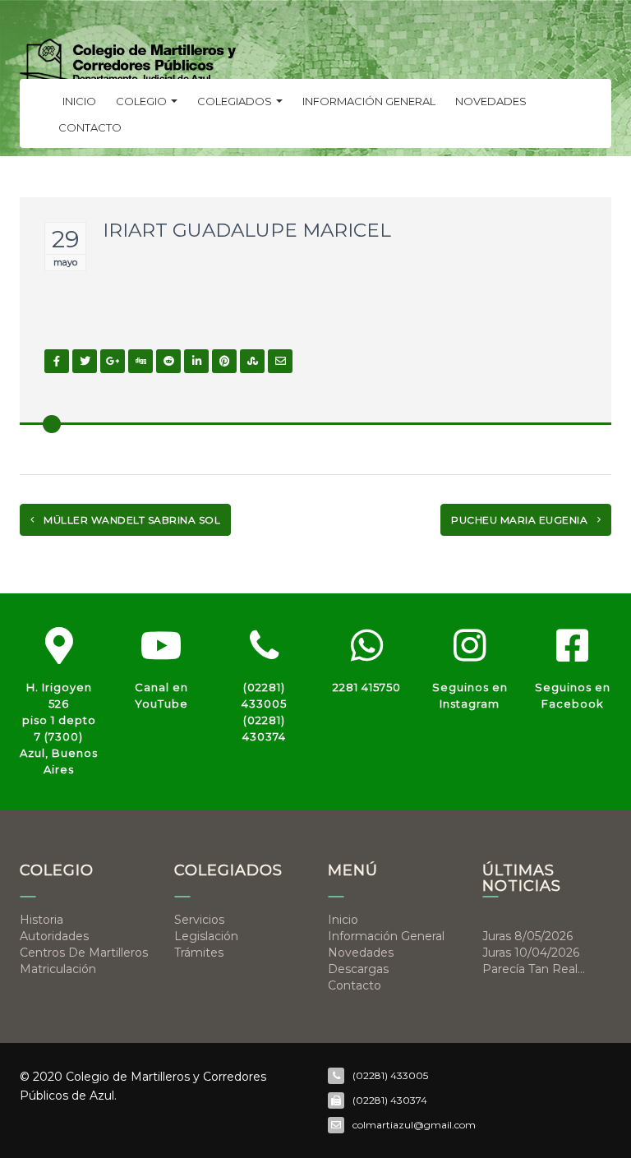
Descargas (358, 969)
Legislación (206, 936)
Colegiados (235, 101)
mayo (65, 262)
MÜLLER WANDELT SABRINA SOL (131, 520)
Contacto (90, 127)
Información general (368, 101)
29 (65, 239)
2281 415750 (367, 687)
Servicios (199, 919)
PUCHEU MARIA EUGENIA (521, 520)
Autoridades (54, 936)
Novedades (491, 101)
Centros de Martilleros (84, 952)
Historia (41, 919)
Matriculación (58, 969)
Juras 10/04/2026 (530, 952)
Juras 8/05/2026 (527, 936)
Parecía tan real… (533, 969)
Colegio (142, 101)
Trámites (198, 952)
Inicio (79, 101)
